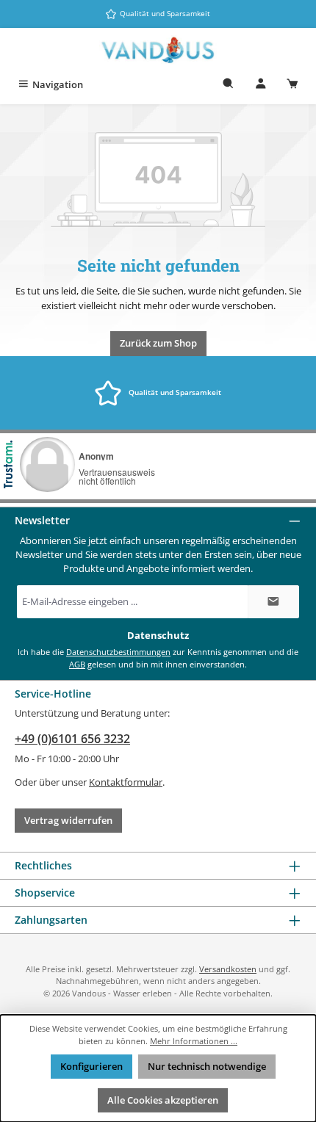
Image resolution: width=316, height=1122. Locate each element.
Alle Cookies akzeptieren (162, 1100)
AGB (77, 664)
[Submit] (273, 601)
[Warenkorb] (292, 85)
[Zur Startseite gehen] (158, 50)
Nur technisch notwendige (207, 1066)
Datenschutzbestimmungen (118, 651)
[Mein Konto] (261, 85)
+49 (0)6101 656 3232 (72, 739)
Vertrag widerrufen (68, 820)
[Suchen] (228, 85)
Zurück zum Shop (158, 343)
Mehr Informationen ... (193, 1040)
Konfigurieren (91, 1066)
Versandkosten (227, 968)
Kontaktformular (125, 782)
